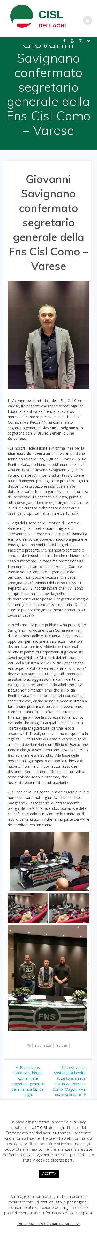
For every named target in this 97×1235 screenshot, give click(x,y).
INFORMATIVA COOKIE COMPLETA (48, 1223)
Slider (62, 1045)
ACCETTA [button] (49, 1173)
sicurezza (43, 1045)
